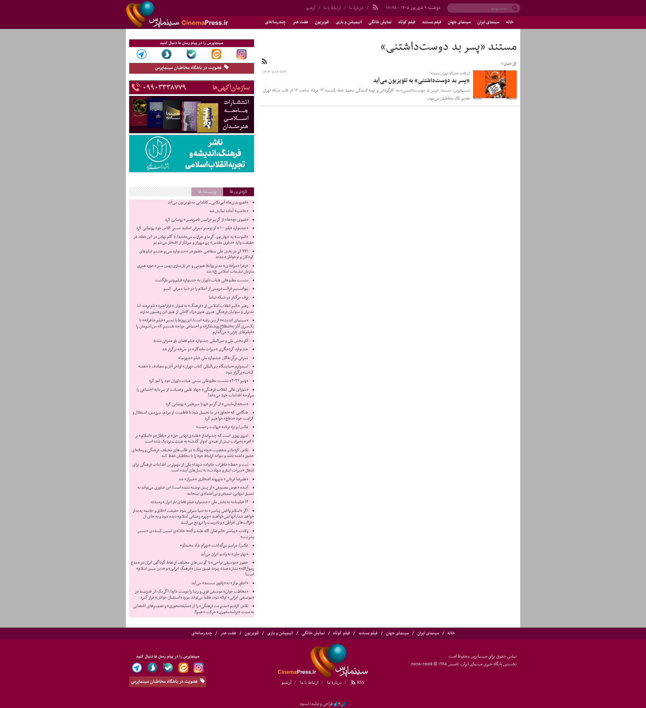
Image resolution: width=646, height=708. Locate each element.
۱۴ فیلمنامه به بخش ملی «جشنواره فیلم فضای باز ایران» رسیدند (199, 502)
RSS (360, 682)
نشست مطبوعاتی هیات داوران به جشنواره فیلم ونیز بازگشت (201, 280)
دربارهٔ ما (356, 8)
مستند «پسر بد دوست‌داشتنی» (449, 47)
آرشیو (310, 8)
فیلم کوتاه (406, 22)
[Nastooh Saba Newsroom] (340, 704)
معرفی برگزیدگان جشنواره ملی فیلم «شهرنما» (213, 358)
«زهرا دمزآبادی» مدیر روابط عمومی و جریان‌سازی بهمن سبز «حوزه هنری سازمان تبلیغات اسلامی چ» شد (195, 269)
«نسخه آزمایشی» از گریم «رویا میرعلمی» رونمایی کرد (207, 404)
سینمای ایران (488, 22)
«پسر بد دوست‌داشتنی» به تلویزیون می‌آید (421, 80)
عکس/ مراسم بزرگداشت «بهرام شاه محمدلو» (214, 545)
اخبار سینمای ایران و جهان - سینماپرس (193, 14)
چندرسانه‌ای (275, 22)
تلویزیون (322, 22)
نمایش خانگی (380, 22)
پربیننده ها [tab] (207, 192)
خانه (509, 22)
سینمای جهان (459, 22)
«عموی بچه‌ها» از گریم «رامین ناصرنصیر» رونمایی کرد (206, 219)
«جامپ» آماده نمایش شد (228, 211)
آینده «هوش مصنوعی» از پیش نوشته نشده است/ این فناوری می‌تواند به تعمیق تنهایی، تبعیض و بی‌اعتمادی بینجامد (195, 490)
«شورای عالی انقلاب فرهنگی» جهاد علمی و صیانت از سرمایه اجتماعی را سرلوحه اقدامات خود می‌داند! (195, 392)
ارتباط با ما (332, 8)
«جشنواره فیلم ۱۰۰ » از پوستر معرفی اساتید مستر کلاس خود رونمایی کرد (192, 228)
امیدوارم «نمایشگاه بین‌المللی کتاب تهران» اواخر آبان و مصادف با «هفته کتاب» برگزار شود (196, 369)
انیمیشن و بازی (349, 22)
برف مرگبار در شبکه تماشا (228, 297)
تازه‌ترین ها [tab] (238, 192)
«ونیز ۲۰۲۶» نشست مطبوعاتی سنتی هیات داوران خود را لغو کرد (198, 381)
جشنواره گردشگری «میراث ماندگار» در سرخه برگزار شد (205, 349)
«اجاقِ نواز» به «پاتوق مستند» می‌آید (219, 583)
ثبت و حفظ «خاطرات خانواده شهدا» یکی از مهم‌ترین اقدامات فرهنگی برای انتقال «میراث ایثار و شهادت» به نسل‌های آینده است (193, 467)
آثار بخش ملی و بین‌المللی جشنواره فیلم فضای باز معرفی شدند (200, 341)
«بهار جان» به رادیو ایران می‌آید (224, 554)
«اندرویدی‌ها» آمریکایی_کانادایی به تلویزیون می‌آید (208, 202)
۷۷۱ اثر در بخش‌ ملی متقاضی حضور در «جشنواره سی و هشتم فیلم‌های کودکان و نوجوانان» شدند (196, 254)
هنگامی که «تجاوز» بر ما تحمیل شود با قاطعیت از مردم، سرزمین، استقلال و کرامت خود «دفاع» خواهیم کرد (193, 415)
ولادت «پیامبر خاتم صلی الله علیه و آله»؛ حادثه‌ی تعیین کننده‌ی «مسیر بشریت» (195, 534)
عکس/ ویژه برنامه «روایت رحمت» (222, 427)
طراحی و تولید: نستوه (316, 704)
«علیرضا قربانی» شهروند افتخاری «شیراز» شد (213, 479)
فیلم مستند (431, 22)
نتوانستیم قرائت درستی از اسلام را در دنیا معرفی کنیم (206, 288)
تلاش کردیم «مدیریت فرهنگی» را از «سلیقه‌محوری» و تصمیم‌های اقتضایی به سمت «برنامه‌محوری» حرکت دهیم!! (193, 609)
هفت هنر (300, 22)
